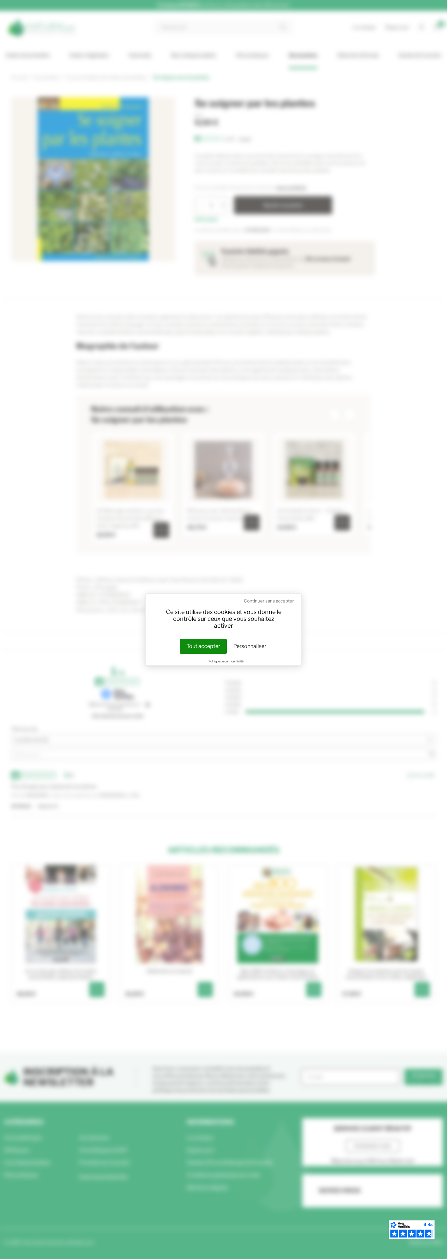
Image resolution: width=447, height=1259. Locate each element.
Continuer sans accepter (269, 600)
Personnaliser (249, 646)
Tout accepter (203, 646)
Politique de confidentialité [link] (225, 661)
